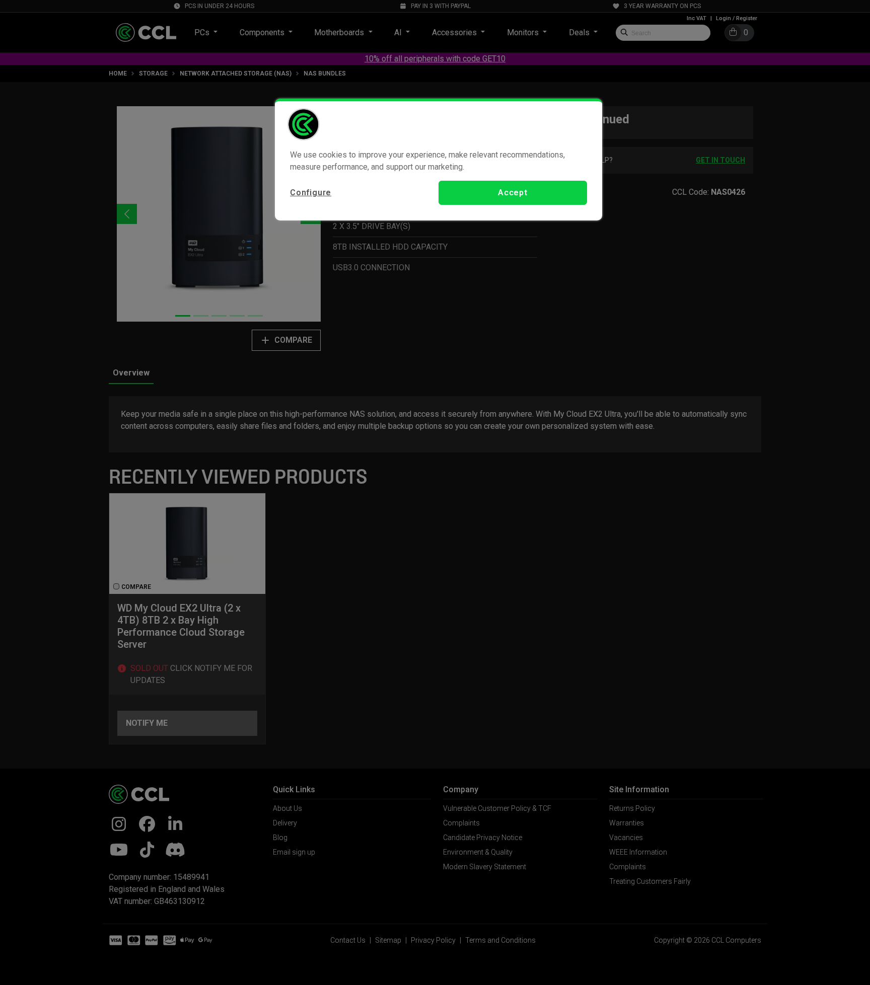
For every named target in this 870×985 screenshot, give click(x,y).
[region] (438, 159)
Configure (310, 192)
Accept (513, 192)
